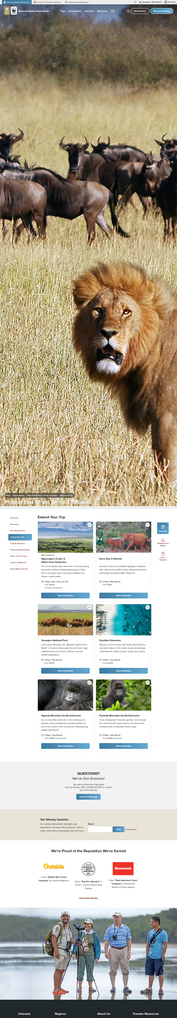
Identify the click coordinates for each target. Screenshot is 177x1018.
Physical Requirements (20, 549)
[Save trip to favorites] (95, 501)
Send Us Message (88, 796)
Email (90, 823)
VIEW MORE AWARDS (88, 898)
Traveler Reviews (17, 543)
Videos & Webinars (18, 562)
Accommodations (17, 530)
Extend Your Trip (66, 495)
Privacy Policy (131, 829)
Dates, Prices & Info (18, 556)
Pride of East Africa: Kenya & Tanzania (42, 495)
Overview (14, 517)
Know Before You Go (19, 568)
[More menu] (113, 11)
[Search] (128, 11)
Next (118, 829)
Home (7, 495)
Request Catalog (161, 11)
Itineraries (14, 524)
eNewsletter (140, 11)
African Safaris (18, 495)
